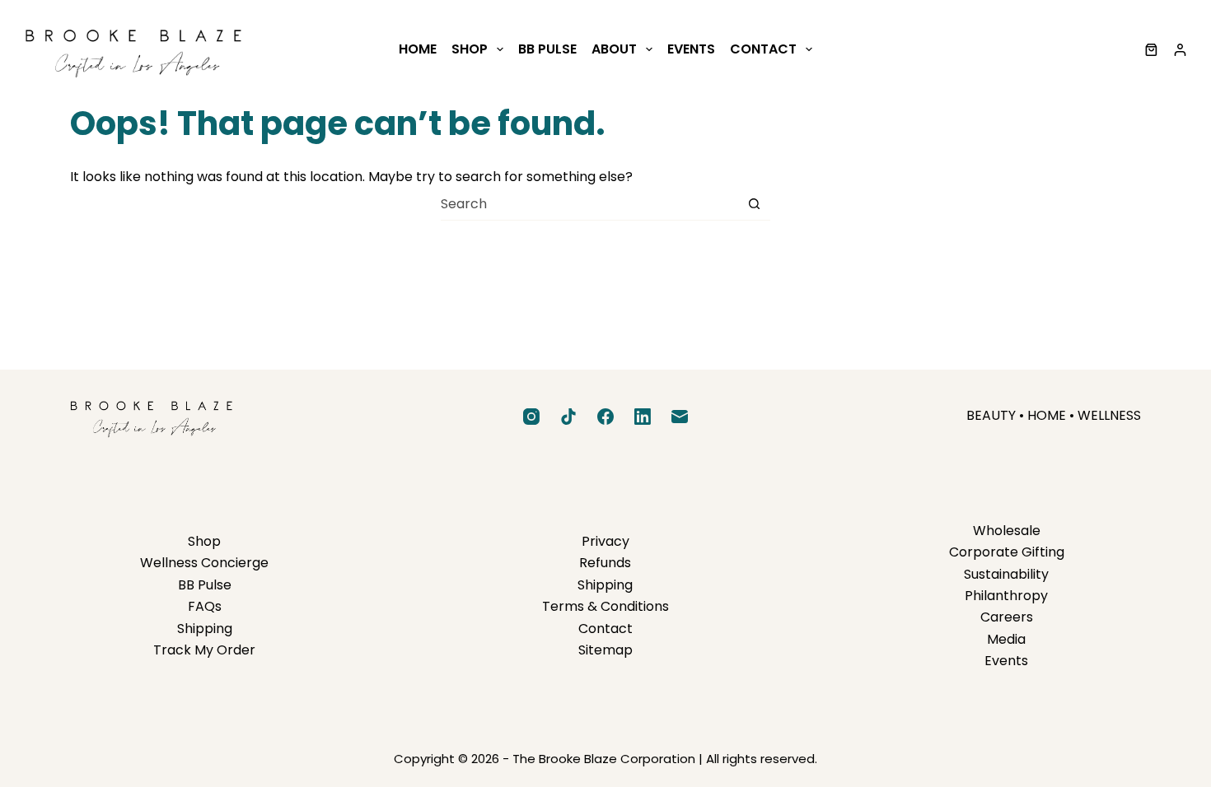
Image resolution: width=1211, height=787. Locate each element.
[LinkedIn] (642, 416)
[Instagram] (531, 416)
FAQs (205, 606)
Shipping (204, 628)
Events (691, 49)
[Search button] (754, 204)
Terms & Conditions (605, 606)
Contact (763, 49)
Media (1006, 639)
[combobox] (589, 204)
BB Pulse (547, 49)
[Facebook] (605, 416)
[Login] (1180, 50)
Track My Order (204, 649)
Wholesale (1006, 530)
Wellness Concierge (204, 562)
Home (418, 49)
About (614, 49)
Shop (469, 49)
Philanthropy (1006, 595)
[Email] (679, 416)
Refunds (605, 562)
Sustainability (1006, 574)
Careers (1006, 617)
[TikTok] (568, 416)
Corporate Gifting (1006, 552)
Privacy (605, 541)
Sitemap (605, 649)
